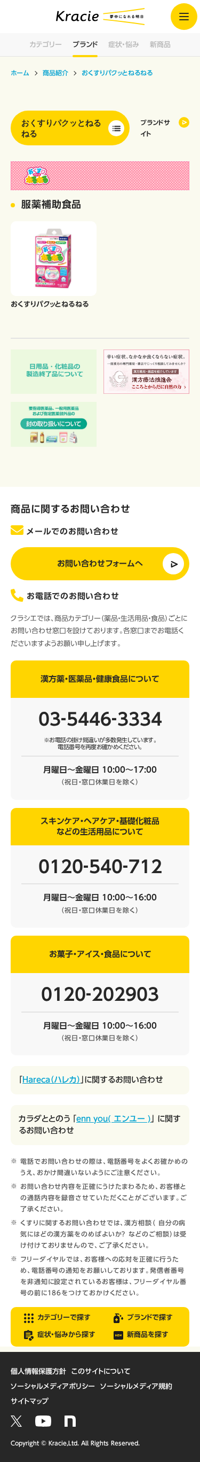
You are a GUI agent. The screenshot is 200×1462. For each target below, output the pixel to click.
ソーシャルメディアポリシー (53, 1386)
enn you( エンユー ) (113, 1119)
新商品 (160, 44)
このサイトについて (101, 1371)
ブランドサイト (155, 128)
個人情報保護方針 (38, 1371)
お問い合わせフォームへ (100, 563)
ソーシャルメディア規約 (136, 1386)
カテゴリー (45, 44)
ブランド (85, 44)
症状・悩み (123, 44)
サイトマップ (30, 1401)
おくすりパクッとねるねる (61, 128)
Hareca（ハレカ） (51, 1080)
